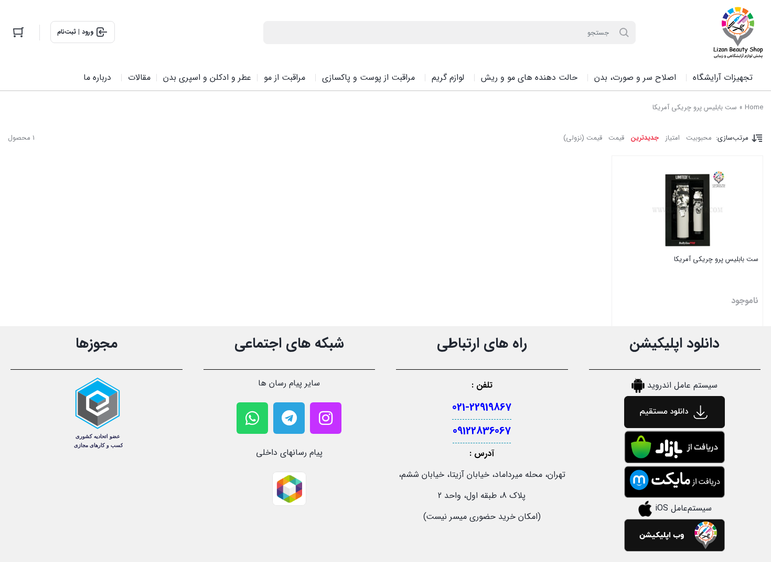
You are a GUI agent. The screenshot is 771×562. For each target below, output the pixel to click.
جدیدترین (644, 137)
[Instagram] (325, 418)
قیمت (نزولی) (582, 137)
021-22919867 (481, 407)
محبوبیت (699, 137)
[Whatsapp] (252, 418)
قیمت (616, 137)
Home (754, 107)
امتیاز (672, 137)
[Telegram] (289, 418)
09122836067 (482, 431)
